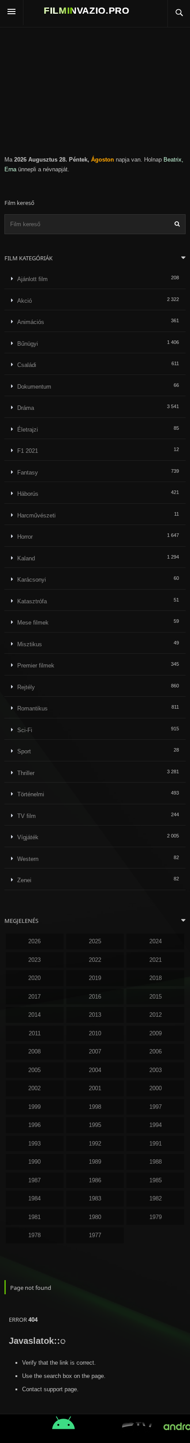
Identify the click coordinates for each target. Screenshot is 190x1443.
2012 (155, 1014)
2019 (95, 978)
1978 (34, 1235)
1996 (34, 1125)
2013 (95, 1014)
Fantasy (27, 472)
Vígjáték (27, 837)
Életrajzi (27, 429)
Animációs (30, 322)
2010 (95, 1033)
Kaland (26, 558)
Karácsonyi (31, 579)
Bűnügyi (27, 343)
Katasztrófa (32, 601)
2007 (95, 1051)
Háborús (27, 493)
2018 (155, 978)
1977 (95, 1235)
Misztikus (29, 644)
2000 (155, 1088)
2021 (155, 960)
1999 (34, 1106)
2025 (95, 941)
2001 (95, 1088)
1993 (34, 1143)
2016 (95, 996)
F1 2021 (27, 451)
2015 (155, 996)
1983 (95, 1198)
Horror (25, 536)
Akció (24, 300)
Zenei (24, 880)
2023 (34, 960)
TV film (26, 816)
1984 (34, 1198)
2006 (155, 1051)
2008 (34, 1051)
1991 (155, 1143)
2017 (34, 996)
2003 (155, 1070)
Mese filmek (33, 622)
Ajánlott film (32, 279)
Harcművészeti (36, 515)
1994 (155, 1125)
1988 (155, 1161)
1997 (155, 1106)
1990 (34, 1161)
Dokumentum (34, 386)
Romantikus (32, 708)
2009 (155, 1033)
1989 (95, 1161)
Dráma (25, 408)
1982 (155, 1198)
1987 (34, 1180)
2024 (155, 941)
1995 (95, 1125)
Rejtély (26, 687)
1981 (34, 1217)
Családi (26, 365)
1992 (95, 1143)
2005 (34, 1070)
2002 (34, 1088)
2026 (34, 941)
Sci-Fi (24, 730)
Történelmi (30, 794)
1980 (95, 1217)
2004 (95, 1070)
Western (27, 859)
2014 (34, 1014)
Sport (24, 751)
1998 (95, 1106)
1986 (95, 1180)
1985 (155, 1180)
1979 (155, 1217)
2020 (34, 978)
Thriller (25, 773)
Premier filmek (35, 665)
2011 (35, 1033)
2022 (95, 960)
